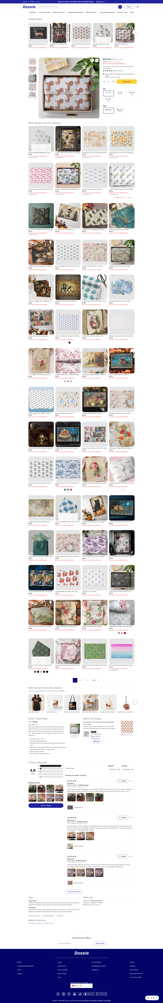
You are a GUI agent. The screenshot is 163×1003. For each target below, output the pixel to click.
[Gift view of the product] (69, 88)
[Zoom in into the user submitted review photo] (32, 789)
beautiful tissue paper (34, 923)
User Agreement (84, 1000)
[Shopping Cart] (137, 7)
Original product (78, 807)
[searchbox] (79, 7)
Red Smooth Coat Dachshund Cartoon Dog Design (43, 691)
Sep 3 (107, 75)
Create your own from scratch (74, 736)
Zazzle (25, 2)
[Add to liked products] (97, 60)
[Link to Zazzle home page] (30, 6)
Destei (121, 71)
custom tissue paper (48, 923)
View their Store (95, 738)
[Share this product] (92, 60)
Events (32, 2)
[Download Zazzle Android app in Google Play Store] (101, 994)
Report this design (127, 735)
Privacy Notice (93, 1000)
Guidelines (100, 1000)
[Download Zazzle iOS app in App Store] (89, 994)
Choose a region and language (79, 982)
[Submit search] (120, 7)
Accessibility (107, 1000)
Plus (38, 2)
